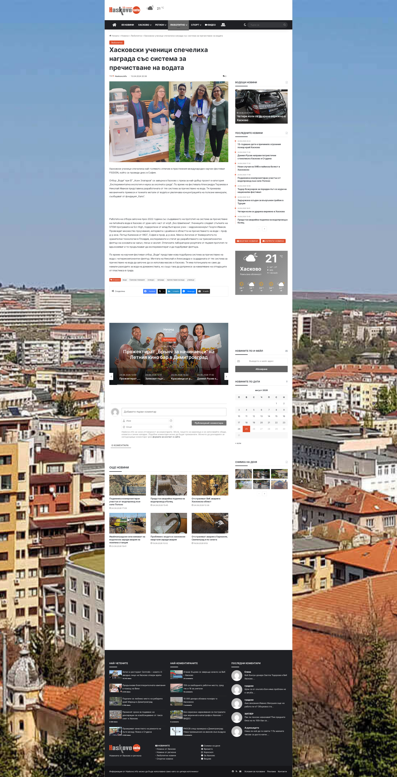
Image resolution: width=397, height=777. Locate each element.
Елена (248, 671)
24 (239, 429)
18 (246, 422)
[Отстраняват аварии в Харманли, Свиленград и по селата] (210, 523)
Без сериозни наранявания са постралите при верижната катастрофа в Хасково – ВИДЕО (204, 715)
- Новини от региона (165, 752)
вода (125, 280)
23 (284, 422)
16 (284, 416)
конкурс (151, 280)
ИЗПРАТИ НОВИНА (274, 241)
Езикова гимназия (137, 280)
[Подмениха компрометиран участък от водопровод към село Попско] (127, 485)
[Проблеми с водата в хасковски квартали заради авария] (169, 523)
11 (246, 416)
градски (249, 685)
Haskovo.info (121, 76)
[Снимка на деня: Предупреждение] (279, 484)
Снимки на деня (211, 745)
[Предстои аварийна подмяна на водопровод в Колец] (169, 485)
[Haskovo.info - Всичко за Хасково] (124, 10)
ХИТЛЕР (249, 713)
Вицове (207, 758)
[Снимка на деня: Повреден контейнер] (243, 484)
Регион (159, 24)
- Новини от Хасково (165, 749)
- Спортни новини (164, 758)
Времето (208, 749)
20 (261, 422)
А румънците (252, 727)
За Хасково (209, 755)
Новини (129, 24)
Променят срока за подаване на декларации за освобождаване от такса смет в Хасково (142, 715)
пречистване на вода (175, 280)
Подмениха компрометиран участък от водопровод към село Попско (124, 502)
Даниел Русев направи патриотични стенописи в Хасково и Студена (169, 355)
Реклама (271, 771)
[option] (168, 354)
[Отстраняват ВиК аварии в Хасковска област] (210, 485)
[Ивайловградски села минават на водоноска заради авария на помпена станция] (127, 523)
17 (239, 422)
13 (261, 416)
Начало (115, 35)
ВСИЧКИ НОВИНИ (248, 241)
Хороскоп (208, 752)
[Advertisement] (168, 563)
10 (239, 416)
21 (269, 422)
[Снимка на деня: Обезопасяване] (261, 484)
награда (160, 280)
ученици (190, 280)
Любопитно (177, 24)
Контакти (282, 771)
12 (254, 416)
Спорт (195, 24)
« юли (238, 443)
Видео (211, 24)
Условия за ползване (254, 771)
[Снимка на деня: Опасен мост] (243, 474)
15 (276, 416)
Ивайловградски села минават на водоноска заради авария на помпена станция (127, 540)
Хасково (143, 24)
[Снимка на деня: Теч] (261, 474)
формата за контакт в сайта (166, 437)
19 (254, 422)
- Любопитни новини (165, 755)
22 (276, 422)
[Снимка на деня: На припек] (279, 474)
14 (269, 416)
